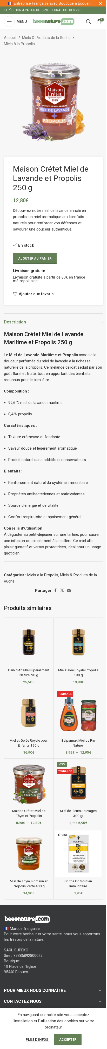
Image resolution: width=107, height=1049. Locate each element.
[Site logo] (53, 21)
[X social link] (62, 590)
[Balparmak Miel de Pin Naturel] (78, 712)
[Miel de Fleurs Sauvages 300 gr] (78, 783)
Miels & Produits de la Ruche (46, 37)
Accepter (67, 1039)
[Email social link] (68, 590)
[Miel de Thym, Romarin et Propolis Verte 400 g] (28, 853)
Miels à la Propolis (19, 44)
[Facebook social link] (55, 590)
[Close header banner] (100, 3)
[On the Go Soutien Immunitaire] (78, 853)
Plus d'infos (37, 1039)
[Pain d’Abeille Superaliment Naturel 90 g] (28, 642)
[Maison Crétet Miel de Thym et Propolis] (28, 783)
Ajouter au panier (34, 258)
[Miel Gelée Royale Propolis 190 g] (78, 642)
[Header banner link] (53, 3)
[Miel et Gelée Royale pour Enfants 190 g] (28, 712)
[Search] (88, 21)
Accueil (10, 37)
